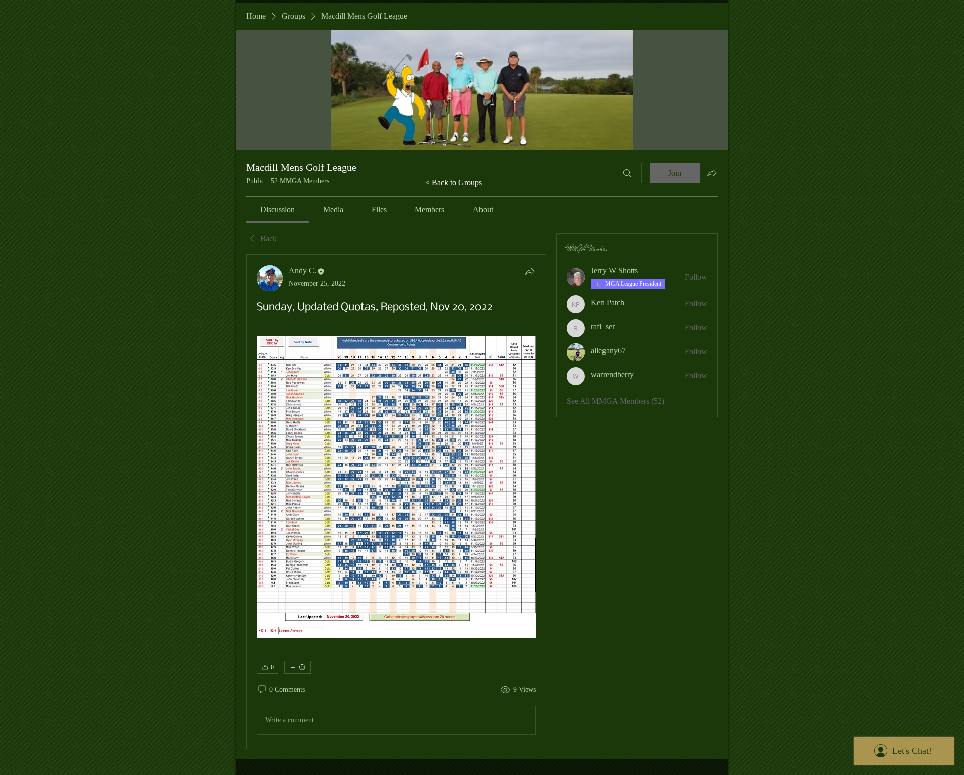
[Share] (530, 271)
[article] (396, 501)
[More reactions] (297, 667)
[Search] (627, 173)
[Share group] (712, 173)
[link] (277, 209)
